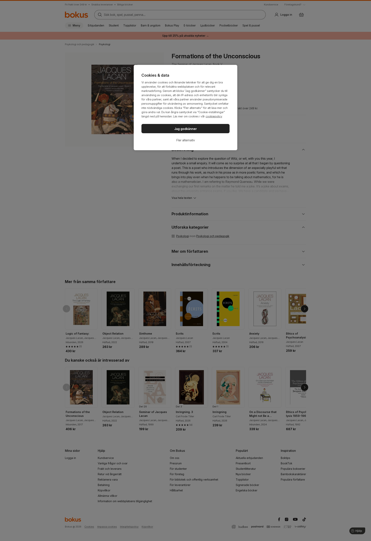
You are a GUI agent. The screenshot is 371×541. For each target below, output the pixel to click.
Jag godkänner (185, 129)
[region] (185, 107)
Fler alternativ (185, 140)
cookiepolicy (214, 116)
